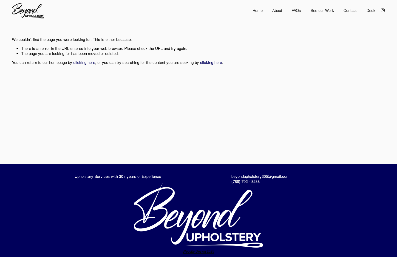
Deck (370, 10)
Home (257, 10)
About (277, 10)
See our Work (322, 10)
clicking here (84, 62)
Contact (350, 10)
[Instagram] (382, 10)
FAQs (296, 10)
